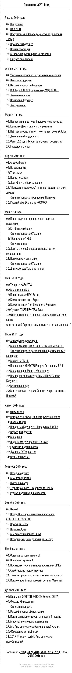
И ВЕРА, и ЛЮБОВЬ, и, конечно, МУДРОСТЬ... (34, 90)
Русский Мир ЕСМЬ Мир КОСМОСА (29, 202)
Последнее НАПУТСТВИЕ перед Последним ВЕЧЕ (36, 366)
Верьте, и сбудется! (21, 432)
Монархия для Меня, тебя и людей (29, 371)
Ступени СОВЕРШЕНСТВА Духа (26, 310)
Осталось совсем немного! (25, 555)
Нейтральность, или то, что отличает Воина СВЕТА (38, 131)
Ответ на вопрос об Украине (25, 234)
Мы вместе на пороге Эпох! (25, 534)
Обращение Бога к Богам (24, 632)
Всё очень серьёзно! (21, 560)
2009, (30, 652)
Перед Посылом (19, 178)
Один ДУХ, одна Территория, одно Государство (36, 141)
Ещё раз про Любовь (21, 59)
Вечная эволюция (20, 49)
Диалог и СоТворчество (23, 452)
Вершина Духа (18, 529)
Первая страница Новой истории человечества (36, 121)
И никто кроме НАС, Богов (24, 295)
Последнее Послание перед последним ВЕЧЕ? (35, 565)
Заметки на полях (20, 95)
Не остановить (18, 168)
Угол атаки (16, 173)
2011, (44, 652)
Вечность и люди (19, 386)
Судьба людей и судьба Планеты (28, 493)
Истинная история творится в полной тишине (35, 617)
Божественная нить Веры (24, 300)
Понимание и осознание (23, 259)
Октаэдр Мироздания (22, 601)
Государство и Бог (20, 146)
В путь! (14, 509)
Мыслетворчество (20, 478)
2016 (38, 656)
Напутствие (16, 24)
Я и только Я (17, 412)
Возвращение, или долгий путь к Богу (31, 539)
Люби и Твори (18, 422)
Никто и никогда (19, 483)
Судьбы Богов (18, 162)
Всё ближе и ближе (21, 229)
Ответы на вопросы (21, 607)
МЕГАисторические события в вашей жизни (34, 626)
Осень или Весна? (20, 457)
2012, (51, 652)
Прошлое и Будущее (21, 44)
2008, (23, 652)
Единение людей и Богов (24, 447)
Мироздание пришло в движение (29, 621)
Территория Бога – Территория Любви (31, 488)
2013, (57, 652)
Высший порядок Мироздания (27, 611)
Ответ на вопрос (19, 244)
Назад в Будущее (19, 473)
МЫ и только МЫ (20, 290)
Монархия (16, 437)
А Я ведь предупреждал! (24, 341)
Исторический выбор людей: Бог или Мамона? (36, 580)
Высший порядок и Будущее (26, 85)
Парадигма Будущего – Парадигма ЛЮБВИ (34, 427)
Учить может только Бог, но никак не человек (35, 75)
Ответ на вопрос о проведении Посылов (32, 197)
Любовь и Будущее (20, 80)
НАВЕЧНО (15, 29)
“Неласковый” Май (20, 239)
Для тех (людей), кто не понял (27, 268)
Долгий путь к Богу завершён (26, 183)
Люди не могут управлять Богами (29, 442)
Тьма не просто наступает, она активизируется (36, 575)
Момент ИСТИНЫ (19, 361)
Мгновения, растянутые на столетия (30, 54)
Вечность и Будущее (21, 100)
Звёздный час (18, 105)
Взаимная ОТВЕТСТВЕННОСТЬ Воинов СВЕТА (34, 597)
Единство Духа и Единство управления (31, 126)
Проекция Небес (19, 524)
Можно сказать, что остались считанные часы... (37, 346)
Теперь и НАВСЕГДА (21, 285)
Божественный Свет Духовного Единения (33, 305)
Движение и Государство (24, 136)
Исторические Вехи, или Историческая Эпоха (35, 417)
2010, (37, 652)
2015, (31, 656)
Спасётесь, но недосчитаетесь (26, 570)
